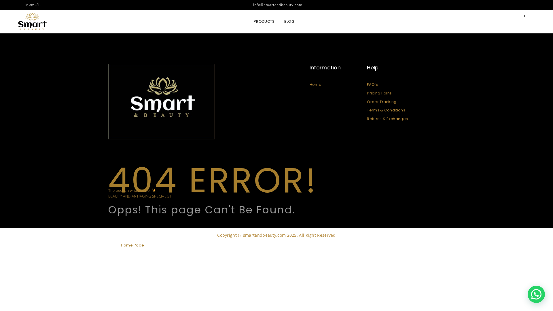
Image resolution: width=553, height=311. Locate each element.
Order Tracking (381, 102)
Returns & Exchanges (387, 119)
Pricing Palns (379, 93)
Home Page (132, 245)
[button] (536, 294)
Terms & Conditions (386, 110)
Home (315, 84)
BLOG (289, 21)
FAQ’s (372, 84)
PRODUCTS (264, 21)
